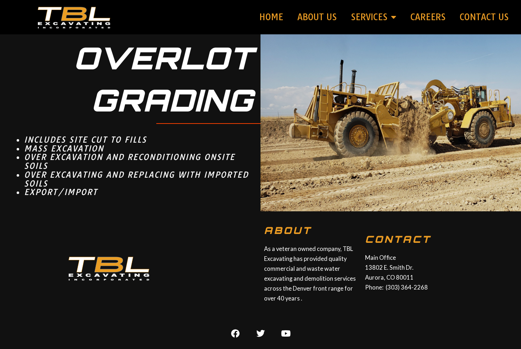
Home (271, 17)
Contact (398, 239)
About (288, 230)
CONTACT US (484, 17)
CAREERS (428, 17)
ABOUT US (317, 17)
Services (369, 17)
